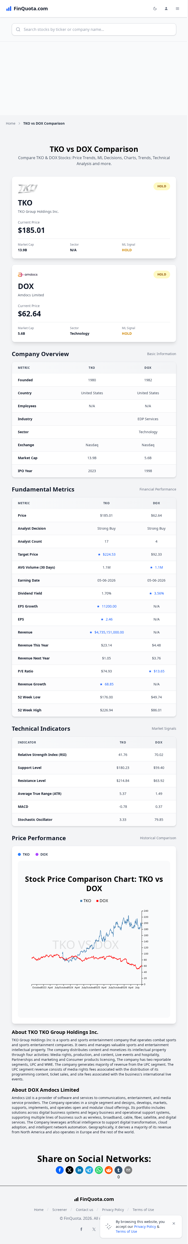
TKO (25, 203)
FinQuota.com (97, 1199)
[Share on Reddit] (109, 1170)
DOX (26, 286)
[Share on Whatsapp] (99, 1170)
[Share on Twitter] (69, 1170)
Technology (79, 333)
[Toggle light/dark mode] (155, 8)
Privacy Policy (145, 1226)
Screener (59, 1209)
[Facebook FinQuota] (81, 1229)
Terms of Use (126, 1231)
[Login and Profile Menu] (166, 8)
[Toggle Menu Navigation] (177, 8)
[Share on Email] (128, 1170)
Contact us (84, 1209)
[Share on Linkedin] (79, 1170)
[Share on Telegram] (89, 1170)
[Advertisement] (94, 78)
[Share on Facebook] (60, 1170)
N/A (73, 250)
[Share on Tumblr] (118, 1170)
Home (10, 123)
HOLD (127, 250)
